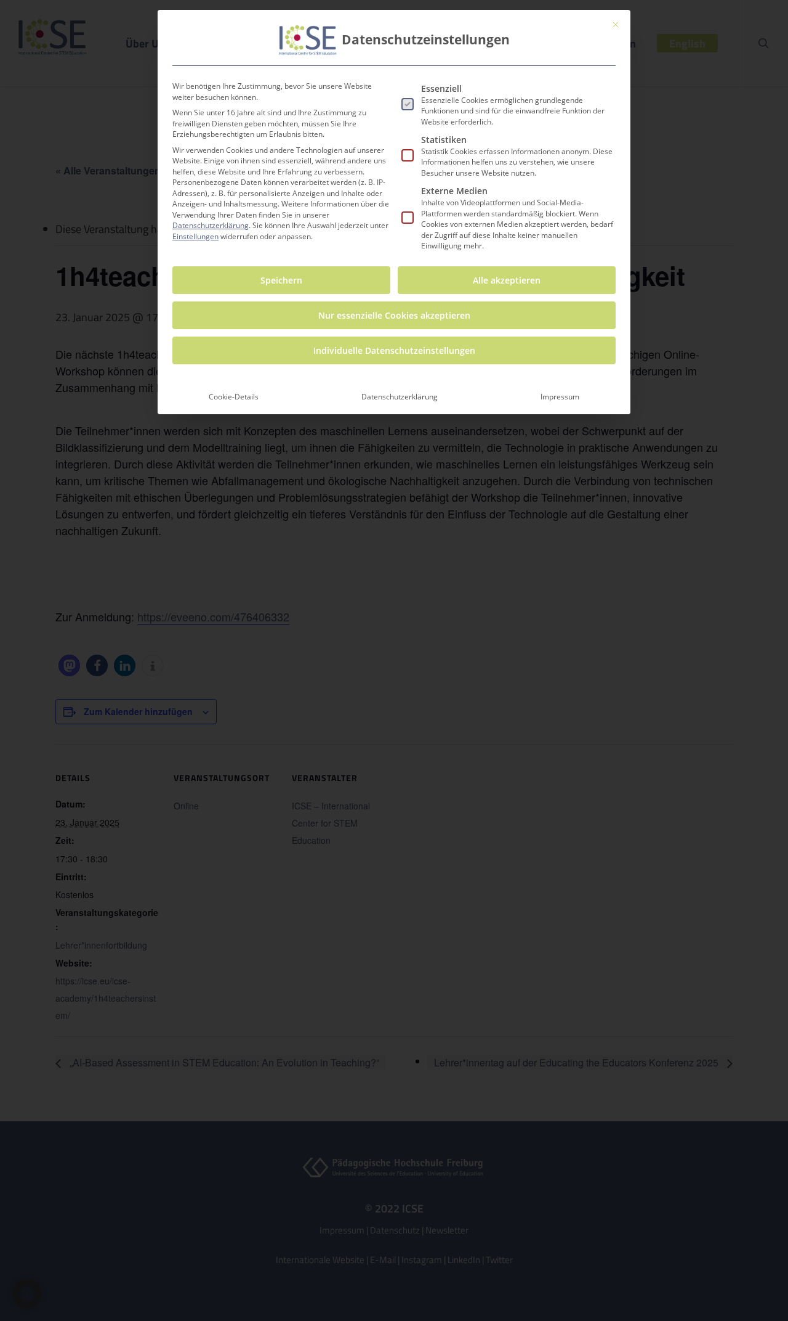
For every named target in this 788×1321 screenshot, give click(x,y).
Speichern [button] (281, 280)
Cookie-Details (234, 396)
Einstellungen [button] (195, 236)
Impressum (560, 396)
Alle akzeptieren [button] (507, 280)
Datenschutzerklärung (210, 225)
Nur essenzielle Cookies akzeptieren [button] (394, 315)
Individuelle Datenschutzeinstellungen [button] (394, 350)
